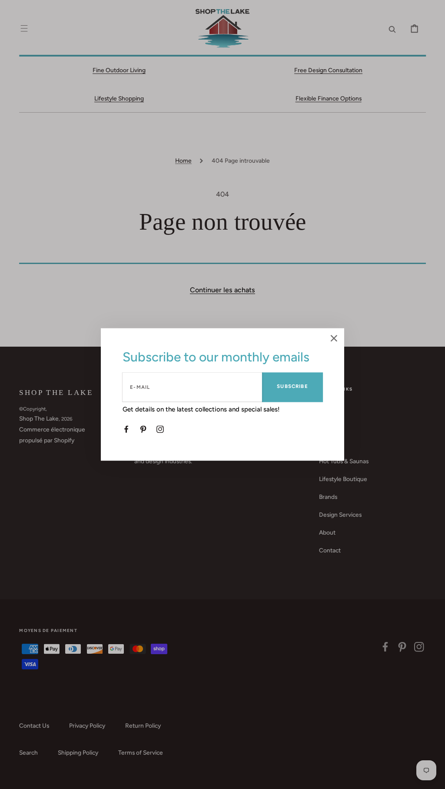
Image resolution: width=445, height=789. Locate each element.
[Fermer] (334, 339)
